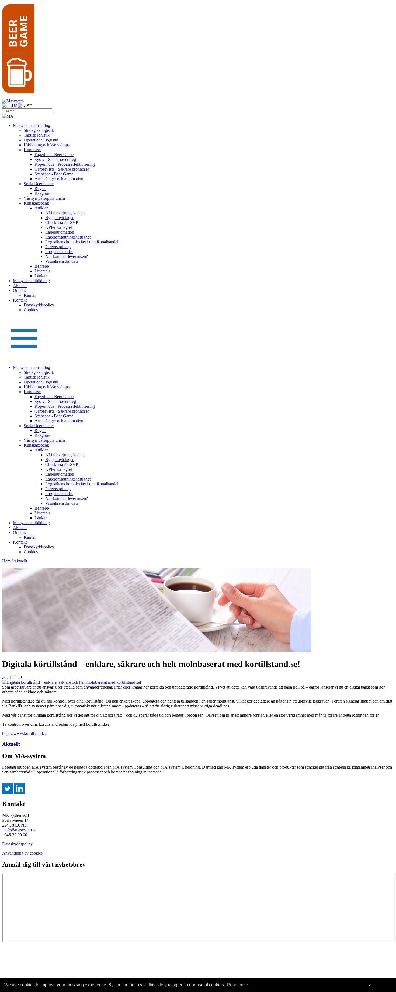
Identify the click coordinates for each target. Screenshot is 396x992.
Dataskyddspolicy (39, 305)
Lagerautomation (59, 232)
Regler (40, 188)
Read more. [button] (238, 985)
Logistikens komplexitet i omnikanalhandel (81, 242)
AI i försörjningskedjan (65, 212)
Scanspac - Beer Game (53, 174)
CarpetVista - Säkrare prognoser (61, 169)
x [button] (370, 985)
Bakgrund (42, 193)
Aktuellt (20, 285)
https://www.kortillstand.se (24, 733)
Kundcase (32, 149)
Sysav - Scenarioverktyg (55, 159)
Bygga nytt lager (59, 217)
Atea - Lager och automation (58, 179)
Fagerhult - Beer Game (54, 154)
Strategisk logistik (39, 130)
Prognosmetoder (59, 251)
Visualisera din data (61, 261)
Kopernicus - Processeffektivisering (64, 164)
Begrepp (41, 266)
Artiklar (41, 208)
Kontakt (20, 300)
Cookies (31, 309)
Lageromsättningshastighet (68, 237)
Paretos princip (58, 246)
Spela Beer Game (39, 183)
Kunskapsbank (36, 203)
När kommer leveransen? (66, 256)
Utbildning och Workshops (47, 145)
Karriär (30, 295)
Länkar (40, 276)
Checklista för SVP (61, 222)
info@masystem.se (20, 830)
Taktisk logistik (37, 135)
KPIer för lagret (58, 227)
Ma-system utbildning (31, 280)
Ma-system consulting (31, 125)
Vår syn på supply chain (44, 198)
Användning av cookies (22, 853)
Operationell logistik (41, 140)
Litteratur (42, 271)
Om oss (19, 290)
